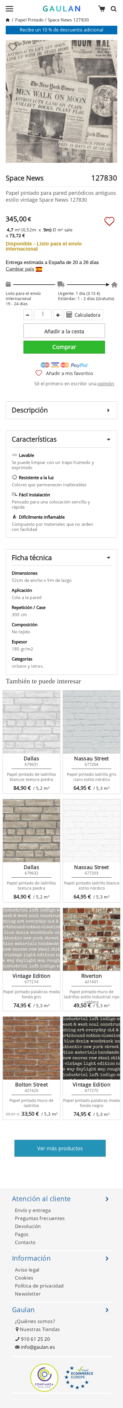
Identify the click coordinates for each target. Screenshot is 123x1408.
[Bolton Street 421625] (31, 1048)
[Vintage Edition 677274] (31, 939)
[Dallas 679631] (31, 722)
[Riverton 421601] (91, 939)
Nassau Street (91, 758)
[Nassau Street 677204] (91, 722)
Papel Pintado (29, 20)
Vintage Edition (31, 975)
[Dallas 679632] (31, 830)
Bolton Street (31, 1084)
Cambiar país (20, 269)
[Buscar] (115, 8)
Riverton (91, 975)
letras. (37, 666)
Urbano (20, 666)
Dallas (31, 758)
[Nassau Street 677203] (91, 830)
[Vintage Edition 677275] (91, 1048)
